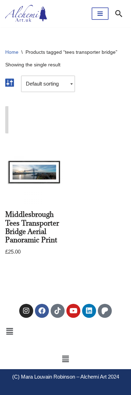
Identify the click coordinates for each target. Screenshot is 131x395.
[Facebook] (42, 311)
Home (12, 52)
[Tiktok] (58, 311)
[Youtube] (73, 311)
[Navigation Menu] (100, 14)
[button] (9, 331)
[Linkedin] (89, 311)
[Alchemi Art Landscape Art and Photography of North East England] (26, 13)
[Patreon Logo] (105, 311)
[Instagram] (26, 311)
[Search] (118, 13)
